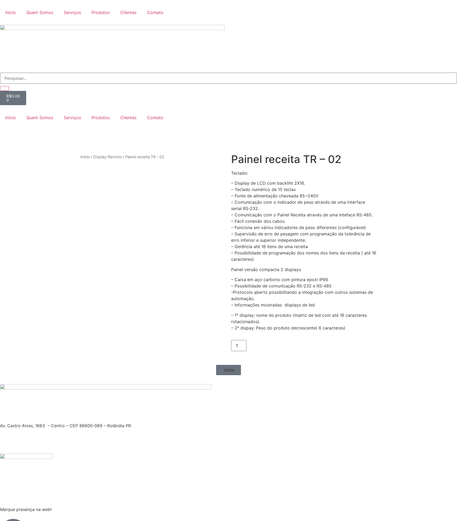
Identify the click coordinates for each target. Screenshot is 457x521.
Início (10, 12)
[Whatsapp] (35, 136)
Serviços (72, 12)
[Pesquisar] (4, 88)
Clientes (128, 12)
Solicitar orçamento (272, 344)
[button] (228, 370)
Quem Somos (39, 12)
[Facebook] (6, 136)
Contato (155, 12)
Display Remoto (107, 157)
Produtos (101, 12)
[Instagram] (21, 136)
